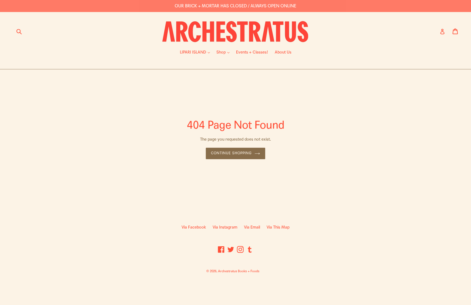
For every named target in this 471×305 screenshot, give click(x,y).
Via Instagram (225, 227)
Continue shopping (231, 153)
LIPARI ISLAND (196, 52)
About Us (283, 52)
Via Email (252, 227)
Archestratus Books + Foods (238, 271)
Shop (224, 52)
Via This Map (278, 227)
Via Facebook (194, 227)
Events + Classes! (252, 52)
